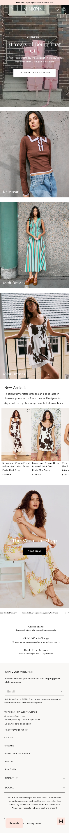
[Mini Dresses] (34, 336)
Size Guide (10, 769)
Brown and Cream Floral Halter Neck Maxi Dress (16, 465)
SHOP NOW (34, 551)
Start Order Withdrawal (17, 753)
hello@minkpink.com (21, 723)
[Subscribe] (61, 691)
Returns (8, 761)
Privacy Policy (34, 823)
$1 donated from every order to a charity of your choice (36, 642)
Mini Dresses (14, 374)
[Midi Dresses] (34, 245)
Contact (8, 737)
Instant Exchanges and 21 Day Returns (36, 653)
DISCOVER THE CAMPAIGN (34, 72)
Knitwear (11, 192)
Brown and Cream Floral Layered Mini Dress (45, 465)
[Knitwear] (34, 154)
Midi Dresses (14, 283)
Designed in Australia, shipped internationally (36, 630)
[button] (5, 9)
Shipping (9, 745)
